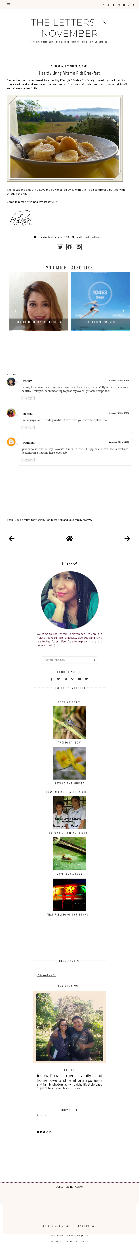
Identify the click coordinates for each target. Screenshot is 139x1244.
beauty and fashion (60, 1088)
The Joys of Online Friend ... (69, 832)
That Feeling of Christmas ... (70, 914)
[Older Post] (127, 539)
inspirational (48, 1076)
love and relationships (70, 1080)
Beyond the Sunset (69, 783)
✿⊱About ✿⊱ (87, 1225)
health (79, 237)
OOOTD (76, 1089)
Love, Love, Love (69, 873)
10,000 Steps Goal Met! (39, 321)
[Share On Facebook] (69, 247)
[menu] (8, 4)
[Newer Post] (11, 539)
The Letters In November (69, 28)
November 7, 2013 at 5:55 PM (119, 413)
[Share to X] (60, 247)
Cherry (27, 381)
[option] (39, 312)
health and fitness (93, 237)
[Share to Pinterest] (79, 247)
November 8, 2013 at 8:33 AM (119, 442)
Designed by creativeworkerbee (69, 1241)
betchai (28, 413)
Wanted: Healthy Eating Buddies (100, 321)
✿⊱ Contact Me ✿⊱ (56, 1225)
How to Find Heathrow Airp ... (69, 791)
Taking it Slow (69, 742)
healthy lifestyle (83, 1084)
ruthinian (29, 442)
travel (69, 1076)
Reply (28, 398)
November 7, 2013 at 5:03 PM (119, 380)
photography (61, 1084)
